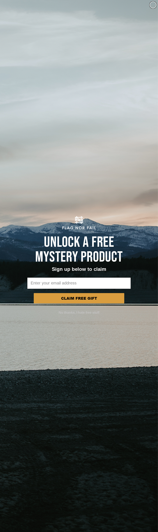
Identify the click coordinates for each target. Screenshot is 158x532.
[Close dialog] (153, 5)
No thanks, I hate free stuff (79, 312)
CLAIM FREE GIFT (79, 298)
